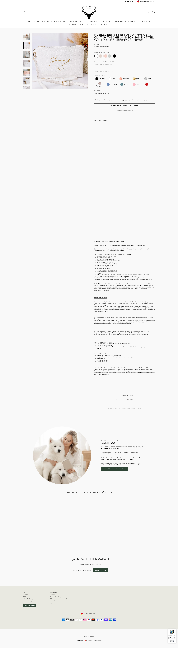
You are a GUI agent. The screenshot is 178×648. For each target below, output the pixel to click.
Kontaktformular (78, 25)
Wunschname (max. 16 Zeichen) (106, 61)
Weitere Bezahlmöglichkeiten (124, 110)
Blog (51, 603)
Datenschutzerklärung (55, 596)
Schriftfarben (53, 592)
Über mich (104, 25)
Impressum (53, 594)
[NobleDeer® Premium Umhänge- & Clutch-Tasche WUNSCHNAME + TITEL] (95, 230)
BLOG (93, 25)
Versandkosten (105, 46)
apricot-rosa (105, 56)
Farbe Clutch (101, 52)
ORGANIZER (60, 21)
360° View (25, 603)
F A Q (24, 592)
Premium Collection (100, 21)
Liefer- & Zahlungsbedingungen (30, 601)
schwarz (114, 56)
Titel (96, 68)
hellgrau (110, 56)
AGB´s (24, 596)
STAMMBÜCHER (77, 21)
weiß (96, 56)
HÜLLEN (46, 21)
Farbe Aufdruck (100, 75)
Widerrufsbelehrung (28, 599)
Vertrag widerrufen (30, 605)
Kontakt (124, 404)
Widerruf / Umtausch (124, 400)
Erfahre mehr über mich (114, 469)
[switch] (172, 641)
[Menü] (175, 630)
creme (101, 56)
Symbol (97, 90)
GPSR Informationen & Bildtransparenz (124, 408)
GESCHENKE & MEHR (124, 21)
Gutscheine (144, 21)
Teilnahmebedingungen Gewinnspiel (58, 599)
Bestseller (33, 21)
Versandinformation (124, 395)
